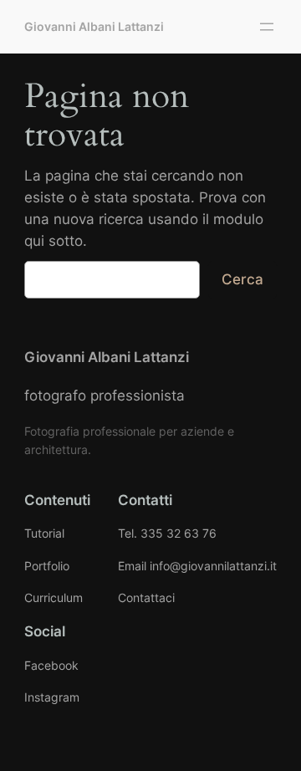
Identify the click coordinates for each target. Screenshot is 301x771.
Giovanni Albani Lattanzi (94, 26)
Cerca (242, 279)
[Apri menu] (267, 27)
